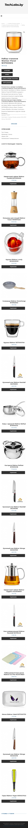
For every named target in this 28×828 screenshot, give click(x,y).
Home (3, 23)
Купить (7, 74)
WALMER (8, 119)
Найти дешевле (7, 82)
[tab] (14, 124)
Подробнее (13, 183)
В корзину (7, 70)
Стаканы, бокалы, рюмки (13, 23)
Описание (14, 123)
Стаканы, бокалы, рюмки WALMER (10, 25)
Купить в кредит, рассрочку (10, 78)
